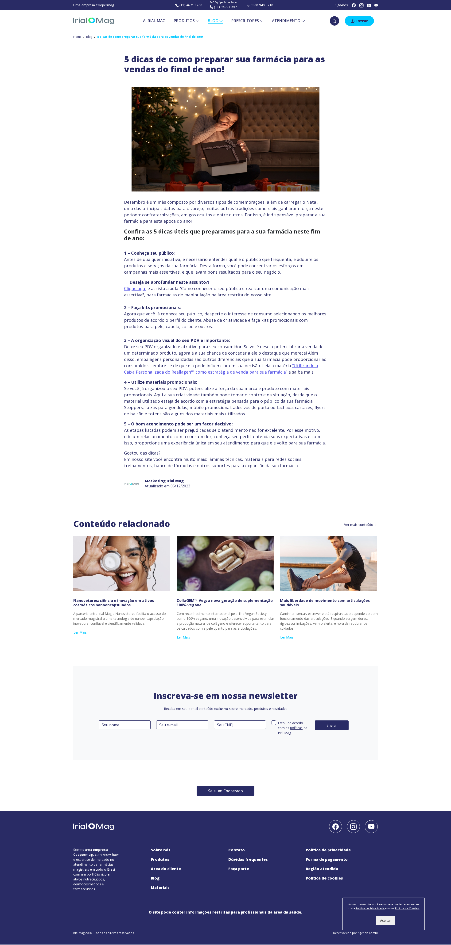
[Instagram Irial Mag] (361, 5)
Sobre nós (161, 850)
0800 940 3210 (261, 5)
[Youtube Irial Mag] (371, 826)
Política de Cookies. (407, 908)
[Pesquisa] (334, 21)
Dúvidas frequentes (248, 859)
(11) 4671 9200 (190, 5)
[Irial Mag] (93, 21)
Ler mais (80, 632)
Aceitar (385, 920)
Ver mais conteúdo (359, 524)
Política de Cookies (324, 878)
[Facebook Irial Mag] (354, 5)
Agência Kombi (368, 933)
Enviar (331, 725)
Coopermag (105, 5)
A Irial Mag (154, 20)
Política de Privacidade (328, 850)
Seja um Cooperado (225, 790)
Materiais (160, 887)
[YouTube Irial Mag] (376, 5)
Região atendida (322, 868)
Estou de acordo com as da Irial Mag (292, 728)
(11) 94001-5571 (226, 6)
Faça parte (238, 868)
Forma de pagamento (327, 859)
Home (77, 37)
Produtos (185, 20)
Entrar (361, 20)
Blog (89, 37)
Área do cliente (166, 868)
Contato (236, 850)
